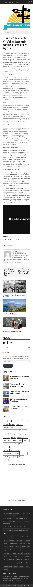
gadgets (6, 434)
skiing (15, 444)
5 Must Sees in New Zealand (9, 314)
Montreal (19, 437)
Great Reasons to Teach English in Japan (9, 273)
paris (14, 440)
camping (6, 424)
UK (26, 453)
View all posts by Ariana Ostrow (13, 262)
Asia (9, 421)
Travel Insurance (14, 450)
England (13, 427)
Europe (13, 431)
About (11, 2)
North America (7, 440)
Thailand (6, 447)
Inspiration (11, 245)
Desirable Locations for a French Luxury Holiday (19, 408)
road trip (6, 444)
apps (5, 421)
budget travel (24, 421)
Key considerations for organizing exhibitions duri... (19, 377)
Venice (5, 460)
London (13, 437)
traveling (6, 450)
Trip (22, 453)
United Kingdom (8, 457)
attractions (16, 421)
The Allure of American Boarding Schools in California (13, 332)
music (25, 437)
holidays (19, 434)
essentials (6, 431)
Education (6, 427)
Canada (12, 424)
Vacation (21, 457)
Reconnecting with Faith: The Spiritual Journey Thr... (18, 385)
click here (10, 580)
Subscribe (8, 366)
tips (11, 447)
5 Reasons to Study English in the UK (23, 272)
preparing (26, 440)
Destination (19, 424)
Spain (20, 444)
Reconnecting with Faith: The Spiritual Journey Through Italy (14, 296)
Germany (12, 434)
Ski (11, 444)
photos (20, 440)
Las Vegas (6, 437)
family (18, 431)
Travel (16, 447)
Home (6, 2)
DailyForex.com (11, 500)
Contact (17, 2)
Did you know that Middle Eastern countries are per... (19, 392)
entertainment (21, 427)
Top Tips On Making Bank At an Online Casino (18, 400)
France (24, 431)
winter (10, 460)
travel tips (16, 453)
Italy (25, 434)
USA (15, 457)
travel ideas (23, 447)
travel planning (7, 453)
